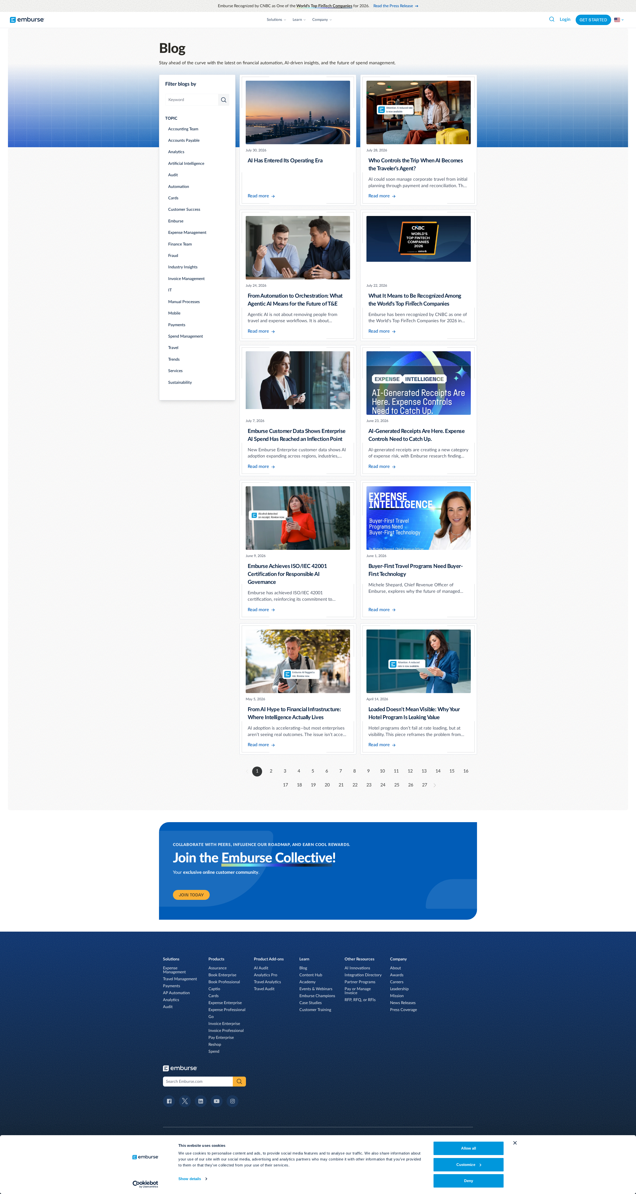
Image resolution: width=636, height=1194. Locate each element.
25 (396, 785)
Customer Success (184, 209)
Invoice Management (186, 279)
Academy (307, 982)
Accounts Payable (183, 140)
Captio (214, 989)
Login (565, 19)
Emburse (175, 221)
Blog (303, 968)
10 (382, 771)
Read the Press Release (393, 6)
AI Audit (261, 968)
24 (382, 785)
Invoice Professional (226, 1031)
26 (410, 785)
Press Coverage (403, 1010)
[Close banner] (515, 1143)
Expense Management (187, 233)
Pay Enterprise (221, 1038)
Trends (174, 359)
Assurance (217, 968)
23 (368, 785)
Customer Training (315, 1010)
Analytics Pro (265, 975)
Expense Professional (226, 1010)
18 (299, 785)
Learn (297, 20)
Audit (173, 175)
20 (327, 785)
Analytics (176, 152)
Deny (468, 1181)
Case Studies (310, 1003)
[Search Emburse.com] (552, 19)
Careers (396, 982)
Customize (465, 1164)
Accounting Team (183, 129)
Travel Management (180, 979)
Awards (396, 975)
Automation (178, 187)
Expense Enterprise (225, 1003)
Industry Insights (183, 267)
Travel (173, 348)
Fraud (173, 256)
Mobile (174, 313)
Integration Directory (363, 975)
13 (424, 771)
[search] (223, 100)
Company (320, 20)
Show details (189, 1179)
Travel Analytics (267, 982)
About (395, 968)
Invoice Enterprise (224, 1024)
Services (175, 371)
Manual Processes (184, 302)
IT (170, 290)
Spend (213, 1052)
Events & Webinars (315, 989)
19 (313, 785)
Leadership (399, 989)
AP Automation (176, 993)
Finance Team (180, 244)
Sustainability (180, 383)
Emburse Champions (317, 996)
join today (191, 894)
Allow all (468, 1148)
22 (355, 785)
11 (396, 771)
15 (451, 771)
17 (285, 785)
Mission (397, 996)
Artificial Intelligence (186, 164)
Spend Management (185, 336)
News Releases (403, 1003)
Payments (176, 325)
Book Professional (224, 982)
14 (438, 771)
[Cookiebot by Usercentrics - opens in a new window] (145, 1184)
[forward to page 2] (435, 785)
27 (424, 785)
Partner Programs (360, 982)
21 (341, 785)
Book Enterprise (222, 975)
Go (211, 1017)
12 (410, 771)
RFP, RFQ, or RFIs (360, 1000)
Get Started (593, 19)
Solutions (274, 20)
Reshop (214, 1045)
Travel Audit (264, 989)
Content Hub (310, 975)
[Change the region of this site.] (619, 20)
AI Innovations (357, 968)
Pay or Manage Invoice (358, 991)
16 (465, 771)
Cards (173, 198)
